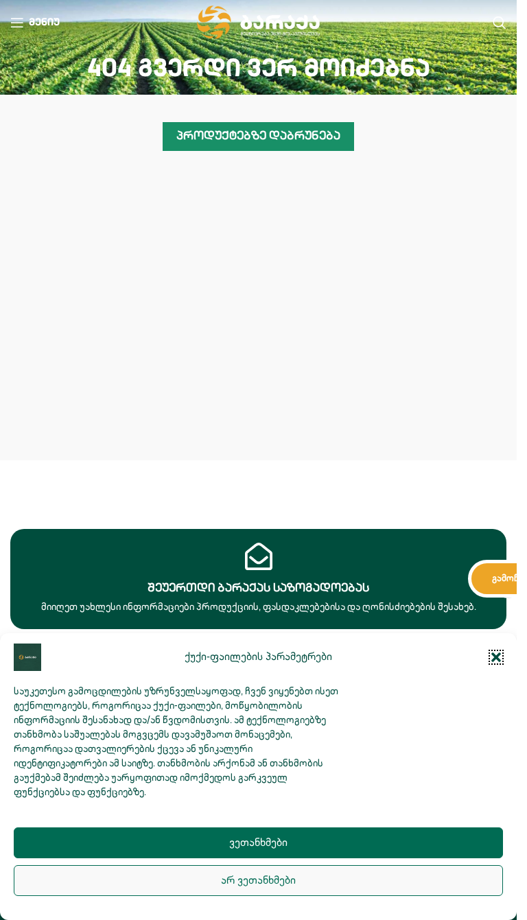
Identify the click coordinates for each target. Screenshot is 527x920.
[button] (496, 657)
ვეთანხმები (258, 843)
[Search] (499, 22)
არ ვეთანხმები (258, 880)
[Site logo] (258, 21)
